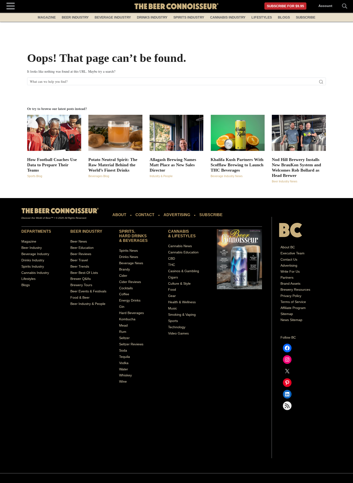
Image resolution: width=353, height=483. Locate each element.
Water (123, 369)
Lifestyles (261, 17)
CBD (171, 258)
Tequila (124, 357)
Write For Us (290, 271)
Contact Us (288, 259)
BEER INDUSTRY (86, 231)
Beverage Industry (113, 17)
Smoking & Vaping (182, 314)
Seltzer (124, 338)
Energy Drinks (129, 300)
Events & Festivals (92, 291)
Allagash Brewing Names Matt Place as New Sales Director (173, 165)
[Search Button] (342, 6)
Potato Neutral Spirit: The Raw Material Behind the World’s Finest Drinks (112, 165)
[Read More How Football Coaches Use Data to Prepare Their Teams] (54, 133)
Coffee (124, 294)
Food (172, 289)
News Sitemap (291, 320)
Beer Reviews (80, 254)
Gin (121, 307)
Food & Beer (80, 297)
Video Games (178, 333)
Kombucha (127, 319)
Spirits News (128, 250)
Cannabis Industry (227, 17)
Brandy (124, 269)
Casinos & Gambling (183, 271)
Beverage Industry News (227, 176)
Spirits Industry (188, 17)
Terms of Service (293, 302)
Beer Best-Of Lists (84, 273)
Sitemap (286, 314)
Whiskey (125, 375)
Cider (123, 275)
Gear (172, 296)
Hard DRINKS (133, 236)
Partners (286, 277)
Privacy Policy (290, 296)
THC (171, 265)
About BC (287, 247)
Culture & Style (179, 283)
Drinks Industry (152, 17)
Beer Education (82, 248)
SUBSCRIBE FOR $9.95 (285, 6)
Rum (122, 332)
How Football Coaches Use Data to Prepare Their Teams (52, 165)
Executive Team (292, 253)
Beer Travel (79, 260)
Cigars (173, 277)
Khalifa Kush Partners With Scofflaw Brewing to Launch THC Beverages (237, 165)
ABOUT (119, 215)
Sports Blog (34, 176)
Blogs (284, 17)
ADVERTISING (177, 215)
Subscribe (305, 17)
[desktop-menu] (10, 5)
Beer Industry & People (87, 304)
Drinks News (128, 257)
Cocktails (126, 288)
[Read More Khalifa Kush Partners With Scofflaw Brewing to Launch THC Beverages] (238, 133)
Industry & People (161, 176)
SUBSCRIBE (211, 215)
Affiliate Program (293, 308)
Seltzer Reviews (131, 344)
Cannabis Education (183, 252)
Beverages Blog (98, 176)
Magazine (47, 17)
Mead (123, 325)
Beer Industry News (284, 181)
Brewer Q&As (80, 279)
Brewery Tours (81, 285)
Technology (176, 327)
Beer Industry (75, 17)
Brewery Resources (295, 289)
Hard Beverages (131, 313)
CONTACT (144, 215)
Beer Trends (79, 266)
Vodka (123, 363)
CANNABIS (178, 231)
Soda (123, 350)
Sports (173, 321)
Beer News (78, 241)
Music (172, 308)
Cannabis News (180, 246)
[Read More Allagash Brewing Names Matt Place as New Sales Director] (177, 133)
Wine (123, 381)
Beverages (135, 240)
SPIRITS (126, 231)
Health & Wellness (182, 302)
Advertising (288, 265)
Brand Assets (290, 283)
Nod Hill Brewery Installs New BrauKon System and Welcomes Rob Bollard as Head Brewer (296, 167)
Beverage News (131, 263)
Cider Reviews (130, 282)
